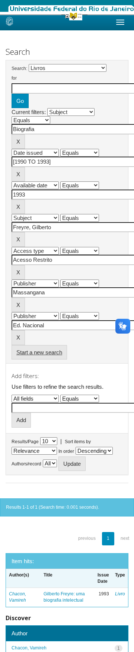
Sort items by (78, 441)
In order (66, 451)
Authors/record (26, 464)
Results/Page (25, 441)
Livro (120, 593)
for (14, 78)
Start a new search (39, 352)
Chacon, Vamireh (29, 648)
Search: (19, 68)
